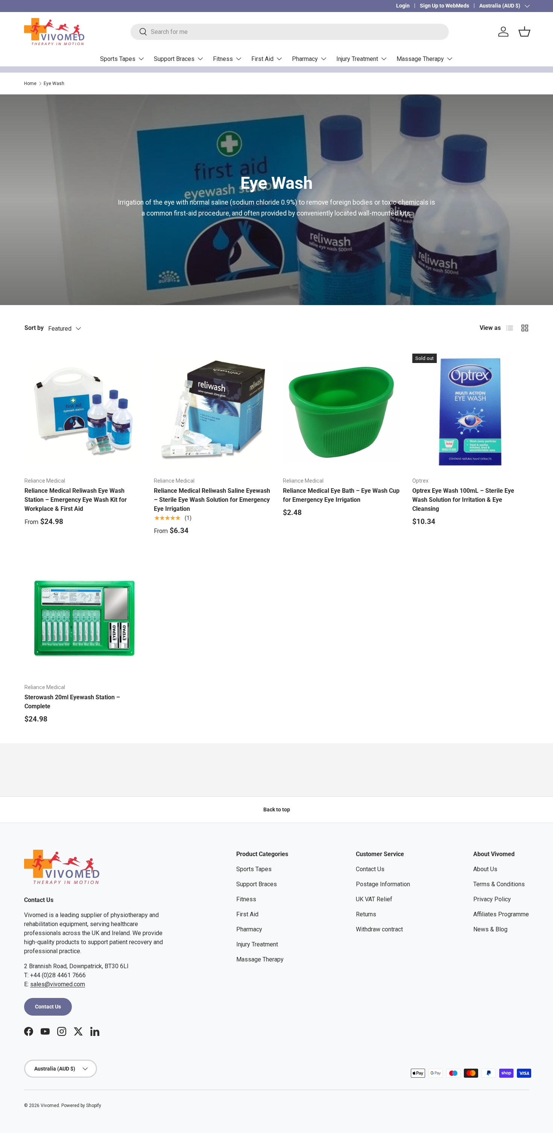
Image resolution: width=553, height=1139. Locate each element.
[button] (524, 31)
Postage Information (383, 884)
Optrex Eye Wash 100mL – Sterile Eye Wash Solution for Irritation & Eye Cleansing (463, 499)
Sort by (34, 327)
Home (30, 83)
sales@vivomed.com (57, 984)
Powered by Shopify (81, 1105)
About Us (485, 869)
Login (403, 6)
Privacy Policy (492, 899)
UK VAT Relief (374, 899)
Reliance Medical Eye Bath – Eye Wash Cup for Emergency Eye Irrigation (341, 495)
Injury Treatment (357, 58)
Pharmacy (305, 58)
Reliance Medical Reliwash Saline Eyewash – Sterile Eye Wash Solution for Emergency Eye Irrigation (212, 499)
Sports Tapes (117, 58)
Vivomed (50, 1105)
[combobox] (290, 32)
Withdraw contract (379, 929)
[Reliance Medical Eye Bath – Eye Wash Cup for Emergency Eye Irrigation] (341, 412)
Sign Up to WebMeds (444, 6)
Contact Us (48, 1007)
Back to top (276, 809)
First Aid (262, 58)
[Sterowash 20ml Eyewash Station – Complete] (83, 619)
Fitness (223, 58)
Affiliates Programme (501, 914)
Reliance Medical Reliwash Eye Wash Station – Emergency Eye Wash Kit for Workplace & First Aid (75, 499)
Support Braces (174, 58)
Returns (366, 914)
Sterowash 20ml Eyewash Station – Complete (72, 702)
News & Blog (490, 929)
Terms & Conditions (499, 884)
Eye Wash (54, 83)
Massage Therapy (420, 58)
